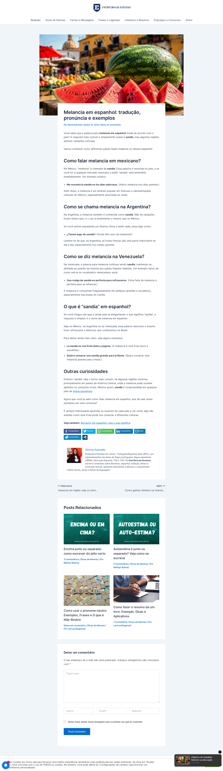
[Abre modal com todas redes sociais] (85, 437)
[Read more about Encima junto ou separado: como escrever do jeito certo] (87, 528)
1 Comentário (120, 622)
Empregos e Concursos (167, 20)
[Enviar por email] (139, 431)
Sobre (189, 20)
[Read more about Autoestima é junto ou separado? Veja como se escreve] (136, 528)
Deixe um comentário (111, 125)
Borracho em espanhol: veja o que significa (105, 422)
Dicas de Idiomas (55, 20)
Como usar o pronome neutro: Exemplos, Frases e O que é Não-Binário (85, 615)
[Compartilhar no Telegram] (72, 437)
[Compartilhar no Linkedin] (124, 431)
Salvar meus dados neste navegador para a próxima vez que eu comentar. (105, 721)
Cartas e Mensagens (82, 20)
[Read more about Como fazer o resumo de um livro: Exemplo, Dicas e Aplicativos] (136, 588)
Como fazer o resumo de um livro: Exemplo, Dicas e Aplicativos (134, 611)
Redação (36, 20)
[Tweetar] (89, 431)
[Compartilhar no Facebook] (72, 431)
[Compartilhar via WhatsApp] (105, 431)
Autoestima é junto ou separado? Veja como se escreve (131, 553)
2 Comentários (121, 564)
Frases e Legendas (109, 20)
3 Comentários (71, 559)
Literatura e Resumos (137, 20)
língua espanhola (82, 391)
